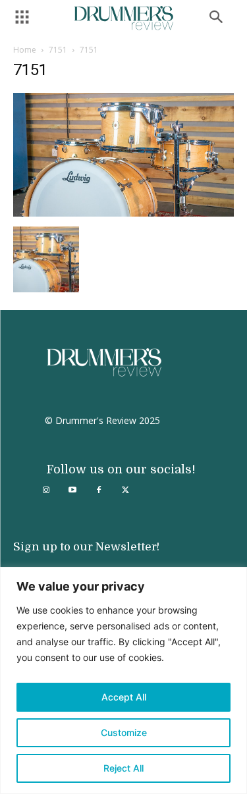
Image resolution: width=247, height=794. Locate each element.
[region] (123, 680)
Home (24, 49)
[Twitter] (125, 490)
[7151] (123, 213)
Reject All (123, 768)
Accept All (123, 696)
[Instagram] (46, 490)
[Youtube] (72, 490)
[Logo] (123, 18)
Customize (124, 732)
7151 (58, 49)
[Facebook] (99, 490)
